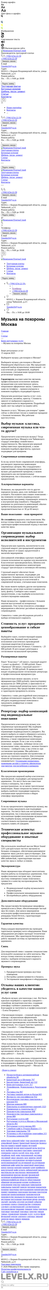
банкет (16, 1143)
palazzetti (16, 1140)
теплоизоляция (8, 1209)
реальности (19, 1197)
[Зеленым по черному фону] (2, 28)
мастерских (20, 1172)
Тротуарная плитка (11, 86)
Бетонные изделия (11, 89)
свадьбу (4, 1202)
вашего (11, 1145)
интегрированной (9, 1162)
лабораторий (32, 1170)
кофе (16, 1170)
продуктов (42, 1192)
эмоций (39, 1216)
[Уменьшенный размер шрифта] (2, 5)
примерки (12, 1192)
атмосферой (6, 1143)
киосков (18, 1167)
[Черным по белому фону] (2, 16)
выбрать (9, 1150)
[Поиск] (3, 100)
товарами (20, 1209)
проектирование (18, 1194)
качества (19, 1165)
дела (27, 1153)
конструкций (7, 1170)
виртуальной (26, 1148)
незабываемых (32, 1177)
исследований (24, 1162)
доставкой (5, 1158)
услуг (30, 1214)
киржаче (26, 1167)
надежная (5, 1177)
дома (18, 1155)
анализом (34, 1140)
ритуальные (16, 1199)
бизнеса (42, 1143)
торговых (24, 1211)
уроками (23, 1214)
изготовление (18, 1160)
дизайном (5, 1155)
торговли (43, 1209)
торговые (5, 1211)
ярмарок (26, 1219)
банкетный (24, 1143)
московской (33, 1175)
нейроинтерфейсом (10, 1180)
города (14, 1153)
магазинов (43, 1170)
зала (26, 1158)
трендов (33, 1211)
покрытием (41, 1187)
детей (36, 1153)
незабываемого (17, 1177)
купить (22, 1170)
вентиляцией (7, 1148)
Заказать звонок (9, 61)
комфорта (40, 1167)
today (22, 1140)
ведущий (32, 1145)
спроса (14, 1204)
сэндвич (5, 1206)
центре (14, 1216)
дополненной (27, 1155)
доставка (38, 1155)
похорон (5, 1189)
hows (9, 1140)
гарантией (37, 1150)
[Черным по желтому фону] (2, 25)
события (38, 1202)
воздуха (41, 1148)
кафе (13, 1165)
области (23, 1180)
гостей (21, 1153)
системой (29, 1202)
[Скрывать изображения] (2, 37)
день (32, 1153)
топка (35, 1209)
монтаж (17, 1175)
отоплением (6, 1184)
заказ (13, 1158)
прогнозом (23, 1192)
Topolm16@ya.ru (8, 66)
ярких (12, 1219)
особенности (35, 1182)
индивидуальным (33, 1160)
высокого (18, 1150)
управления (13, 1214)
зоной (39, 1158)
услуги (36, 1214)
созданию (5, 1204)
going (3, 1140)
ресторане (5, 1199)
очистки (16, 1184)
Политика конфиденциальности (16, 1269)
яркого (18, 1219)
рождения (27, 1199)
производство (7, 1197)
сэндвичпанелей (16, 1206)
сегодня (20, 1202)
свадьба (41, 1199)
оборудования (33, 1180)
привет (4, 1192)
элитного (22, 1216)
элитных (31, 1216)
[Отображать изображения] (2, 33)
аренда (42, 1140)
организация (16, 1182)
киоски (10, 1167)
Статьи (4, 94)
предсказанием (26, 1189)
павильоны (6, 1187)
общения (5, 1182)
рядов (34, 1199)
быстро (4, 1145)
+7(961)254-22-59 (13, 56)
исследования (38, 1162)
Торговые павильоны (11, 1264)
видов (16, 1148)
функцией (5, 1216)
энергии (5, 1219)
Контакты (6, 96)
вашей (18, 1145)
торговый (14, 1211)
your (28, 1140)
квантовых (39, 1165)
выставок (27, 1150)
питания (31, 1187)
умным (40, 1211)
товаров (28, 1209)
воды (34, 1148)
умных (4, 1214)
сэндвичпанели (32, 1206)
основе (25, 1182)
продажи (32, 1192)
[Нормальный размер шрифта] (3, 7)
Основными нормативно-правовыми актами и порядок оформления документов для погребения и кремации (21, 763)
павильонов (35, 1184)
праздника (14, 1189)
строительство (24, 1204)
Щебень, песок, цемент (13, 91)
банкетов (34, 1143)
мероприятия (7, 1175)
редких (41, 1197)
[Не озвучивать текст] (2, 46)
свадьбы (12, 1202)
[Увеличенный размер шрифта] (3, 11)
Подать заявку (8, 84)
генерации (6, 1153)
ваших (25, 1145)
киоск (4, 1167)
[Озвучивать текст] (2, 42)
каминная (5, 1165)
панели (23, 1187)
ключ (33, 1167)
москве (24, 1175)
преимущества (41, 1189)
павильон (25, 1184)
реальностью (31, 1197)
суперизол (36, 1204)
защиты (32, 1158)
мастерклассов (8, 1172)
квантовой (29, 1165)
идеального (6, 1160)
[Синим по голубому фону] (2, 22)
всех (3, 1150)
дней (13, 1155)
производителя (33, 1194)
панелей (16, 1187)
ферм (42, 1214)
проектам (5, 1194)
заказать (20, 1158)
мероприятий (32, 1172)
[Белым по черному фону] (2, 19)
